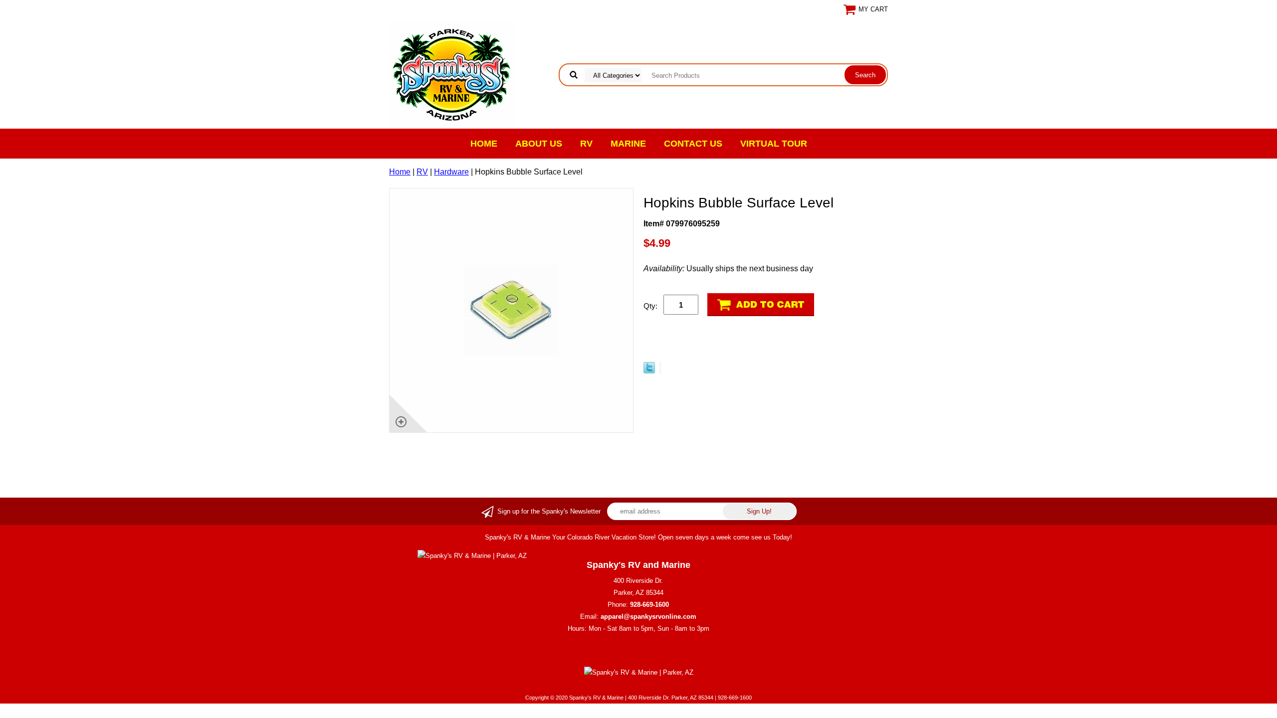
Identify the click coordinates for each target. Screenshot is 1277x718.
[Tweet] (649, 370)
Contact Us (693, 144)
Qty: (650, 306)
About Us (538, 144)
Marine (628, 144)
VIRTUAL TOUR (773, 144)
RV (586, 144)
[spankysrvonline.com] (451, 74)
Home (483, 144)
